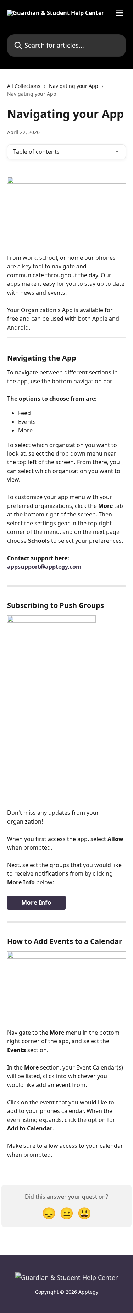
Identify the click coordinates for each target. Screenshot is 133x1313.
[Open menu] (119, 13)
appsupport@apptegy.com (44, 567)
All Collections (23, 86)
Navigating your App (73, 86)
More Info (36, 902)
